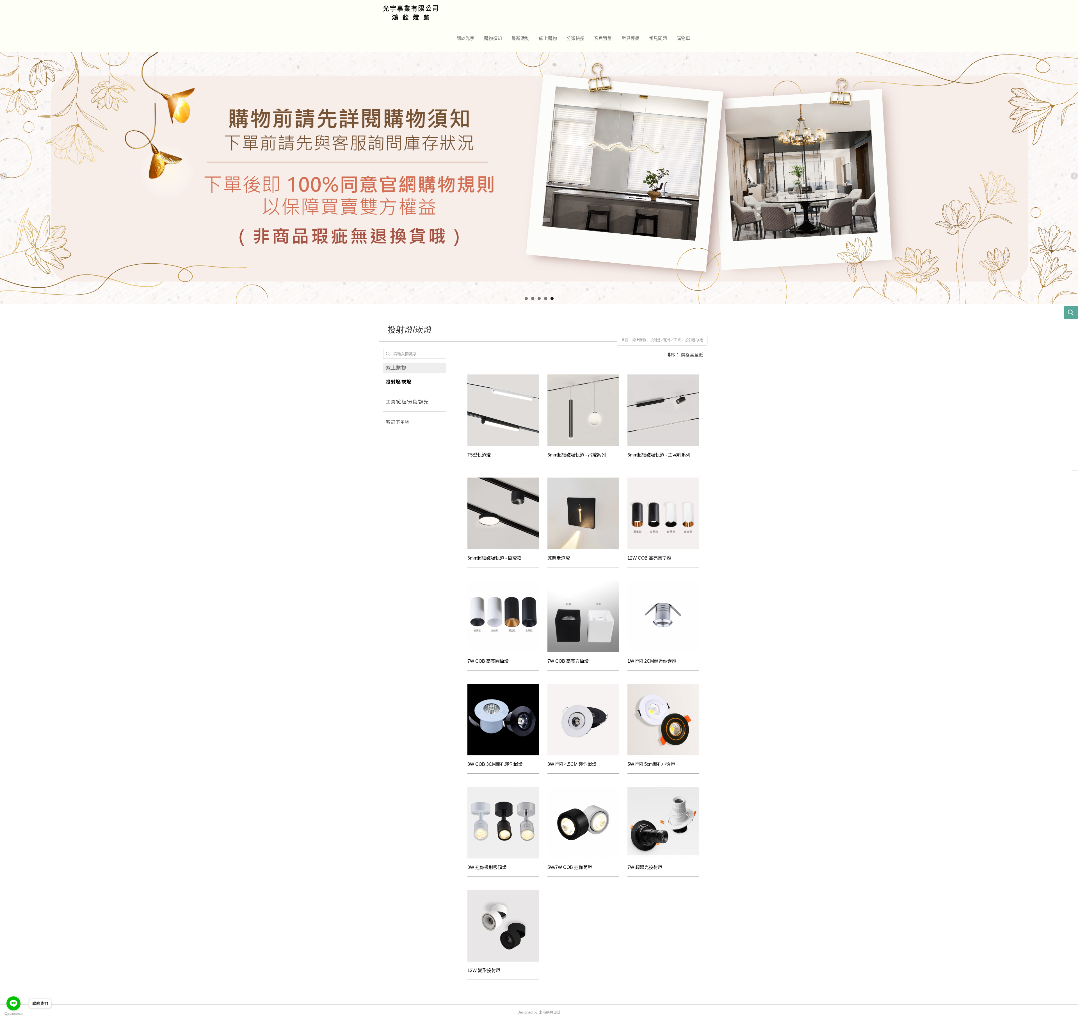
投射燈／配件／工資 (665, 340)
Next (1074, 176)
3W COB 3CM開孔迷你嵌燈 (495, 764)
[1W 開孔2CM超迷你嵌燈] (663, 616)
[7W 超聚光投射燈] (663, 822)
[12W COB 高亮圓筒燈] (663, 513)
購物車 (683, 38)
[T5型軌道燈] (503, 410)
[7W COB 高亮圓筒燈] (503, 616)
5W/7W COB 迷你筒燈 (569, 867)
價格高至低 (692, 355)
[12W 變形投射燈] (503, 926)
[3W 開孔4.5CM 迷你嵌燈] (583, 719)
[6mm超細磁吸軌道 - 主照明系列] (663, 410)
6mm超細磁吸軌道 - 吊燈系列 (576, 455)
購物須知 (493, 38)
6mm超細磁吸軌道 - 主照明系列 (658, 455)
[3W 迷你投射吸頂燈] (503, 822)
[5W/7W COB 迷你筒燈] (583, 822)
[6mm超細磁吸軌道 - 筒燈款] (503, 513)
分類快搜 (575, 38)
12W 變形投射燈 (483, 970)
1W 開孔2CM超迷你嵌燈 (651, 661)
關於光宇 (465, 38)
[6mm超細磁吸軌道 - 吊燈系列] (583, 410)
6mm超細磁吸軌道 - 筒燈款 (494, 558)
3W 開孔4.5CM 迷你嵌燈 (572, 764)
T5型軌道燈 (479, 455)
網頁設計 (553, 1012)
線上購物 (548, 38)
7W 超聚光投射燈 (644, 867)
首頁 (624, 340)
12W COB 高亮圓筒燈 (649, 558)
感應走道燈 (558, 558)
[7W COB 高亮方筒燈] (583, 616)
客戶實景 (603, 38)
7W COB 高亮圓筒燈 (488, 661)
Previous (4, 176)
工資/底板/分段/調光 (407, 401)
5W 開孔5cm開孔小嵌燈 (651, 764)
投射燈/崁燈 (694, 340)
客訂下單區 (398, 422)
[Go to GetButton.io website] (13, 1014)
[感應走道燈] (583, 513)
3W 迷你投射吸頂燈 (487, 867)
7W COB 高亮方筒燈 (568, 661)
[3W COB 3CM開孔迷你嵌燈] (503, 719)
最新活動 (520, 38)
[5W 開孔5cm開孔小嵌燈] (663, 719)
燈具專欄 (631, 38)
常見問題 (658, 38)
